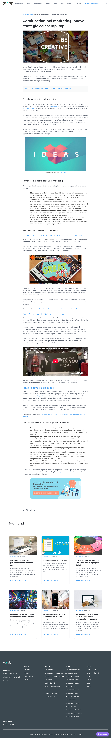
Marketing (30, 14)
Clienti (55, 3)
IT (104, 3)
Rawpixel (63, 172)
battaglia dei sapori (42, 396)
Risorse (69, 3)
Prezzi (89, 686)
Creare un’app (91, 670)
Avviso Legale (48, 734)
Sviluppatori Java (71, 673)
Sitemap (26, 680)
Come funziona (19, 3)
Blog (62, 3)
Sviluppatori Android (72, 703)
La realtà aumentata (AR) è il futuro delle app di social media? (54, 616)
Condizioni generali (58, 734)
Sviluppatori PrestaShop (74, 713)
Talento (47, 3)
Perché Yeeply (38, 3)
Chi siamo (27, 670)
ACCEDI (79, 3)
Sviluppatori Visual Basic (74, 696)
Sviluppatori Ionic (71, 700)
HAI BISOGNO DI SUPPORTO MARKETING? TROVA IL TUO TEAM (46, 88)
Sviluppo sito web (50, 680)
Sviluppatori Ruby (72, 693)
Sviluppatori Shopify (72, 716)
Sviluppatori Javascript (73, 676)
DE (7, 724)
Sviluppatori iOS (71, 706)
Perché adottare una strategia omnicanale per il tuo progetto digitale (87, 562)
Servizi (28, 3)
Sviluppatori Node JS (73, 683)
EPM (46, 690)
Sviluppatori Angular (73, 670)
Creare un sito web (93, 673)
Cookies (80, 734)
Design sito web (50, 683)
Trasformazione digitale (52, 686)
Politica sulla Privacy (71, 734)
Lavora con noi (28, 676)
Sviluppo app (49, 670)
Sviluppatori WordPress (73, 710)
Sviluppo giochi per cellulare (54, 676)
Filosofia (26, 673)
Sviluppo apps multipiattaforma (55, 673)
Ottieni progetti (50, 696)
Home (24, 14)
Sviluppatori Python (72, 690)
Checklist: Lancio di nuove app (55, 560)
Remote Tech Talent (52, 693)
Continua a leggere (16, 580)
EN (10, 724)
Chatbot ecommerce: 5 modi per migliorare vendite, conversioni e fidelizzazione (87, 616)
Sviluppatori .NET (71, 686)
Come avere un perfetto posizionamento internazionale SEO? (22, 562)
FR (13, 724)
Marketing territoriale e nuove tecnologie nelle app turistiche (22, 615)
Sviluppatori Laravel (72, 680)
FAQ (88, 676)
